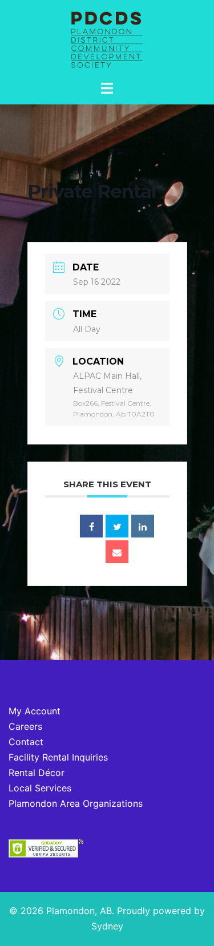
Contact (26, 741)
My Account (34, 711)
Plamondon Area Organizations (76, 803)
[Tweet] (117, 526)
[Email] (117, 551)
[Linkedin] (142, 526)
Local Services (40, 788)
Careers (25, 726)
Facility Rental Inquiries (58, 757)
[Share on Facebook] (91, 526)
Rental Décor (36, 772)
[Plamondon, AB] (107, 39)
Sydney (107, 926)
